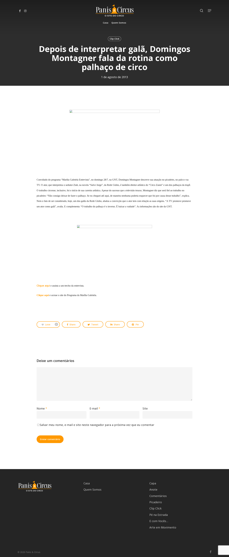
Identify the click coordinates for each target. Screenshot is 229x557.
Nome (42, 408)
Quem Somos (92, 489)
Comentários (158, 496)
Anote (153, 489)
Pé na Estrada (158, 515)
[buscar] (201, 10)
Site (145, 408)
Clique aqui (43, 285)
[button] (210, 10)
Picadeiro (155, 502)
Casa (86, 483)
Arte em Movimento (162, 527)
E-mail (95, 408)
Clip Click (114, 38)
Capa (152, 483)
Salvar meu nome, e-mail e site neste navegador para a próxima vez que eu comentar (97, 425)
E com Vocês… (158, 521)
